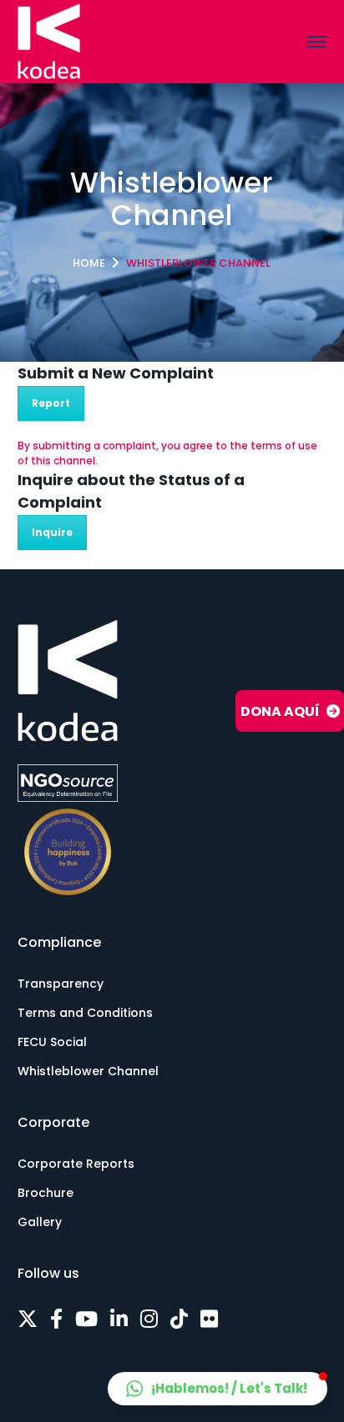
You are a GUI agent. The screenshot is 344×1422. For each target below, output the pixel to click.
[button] (217, 1388)
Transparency (61, 983)
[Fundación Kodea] (49, 40)
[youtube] (86, 1319)
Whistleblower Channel (88, 1071)
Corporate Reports (76, 1163)
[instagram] (149, 1319)
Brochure (45, 1192)
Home (89, 263)
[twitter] (28, 1319)
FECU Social (52, 1042)
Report (51, 403)
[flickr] (209, 1319)
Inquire (52, 532)
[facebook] (56, 1319)
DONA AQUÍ (280, 711)
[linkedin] (119, 1319)
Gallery (40, 1222)
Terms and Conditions (85, 1012)
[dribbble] (179, 1319)
